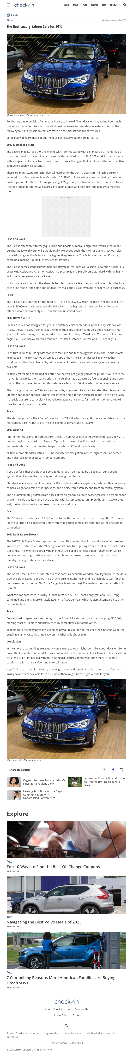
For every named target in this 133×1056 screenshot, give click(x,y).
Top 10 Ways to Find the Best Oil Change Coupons (53, 866)
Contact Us (81, 1009)
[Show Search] (124, 4)
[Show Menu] (9, 4)
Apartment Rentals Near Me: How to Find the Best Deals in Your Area (104, 782)
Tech (104, 5)
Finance (94, 5)
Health (66, 5)
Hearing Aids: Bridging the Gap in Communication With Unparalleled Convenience (43, 794)
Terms (76, 1015)
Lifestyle (113, 5)
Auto (85, 5)
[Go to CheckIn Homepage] (20, 5)
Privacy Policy (60, 1015)
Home (8, 15)
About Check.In (54, 1009)
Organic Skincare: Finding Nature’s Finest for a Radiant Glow (44, 781)
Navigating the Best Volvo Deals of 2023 (44, 922)
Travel (75, 5)
